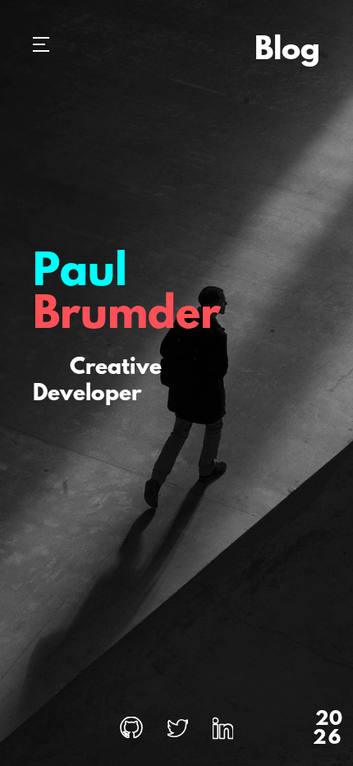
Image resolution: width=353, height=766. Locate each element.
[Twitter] (177, 730)
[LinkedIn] (222, 730)
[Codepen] (131, 730)
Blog (287, 51)
